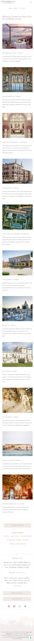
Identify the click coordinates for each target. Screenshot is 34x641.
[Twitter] (25, 606)
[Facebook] (14, 606)
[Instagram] (20, 606)
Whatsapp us (17, 599)
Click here (17, 586)
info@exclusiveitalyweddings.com (24, 637)
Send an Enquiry (18, 525)
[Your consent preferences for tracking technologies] (30, 637)
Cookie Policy (9, 633)
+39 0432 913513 (20, 572)
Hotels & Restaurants (17, 544)
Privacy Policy (29, 632)
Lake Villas (14, 536)
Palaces (26, 540)
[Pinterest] (9, 606)
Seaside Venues (26, 536)
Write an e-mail (17, 593)
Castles (6, 536)
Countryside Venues (13, 540)
